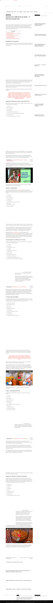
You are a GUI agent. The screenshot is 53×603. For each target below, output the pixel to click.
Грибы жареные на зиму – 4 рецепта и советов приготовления (18, 589)
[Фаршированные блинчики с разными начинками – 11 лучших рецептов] (41, 20)
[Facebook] (6, 22)
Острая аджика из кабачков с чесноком (12, 35)
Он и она (31, 11)
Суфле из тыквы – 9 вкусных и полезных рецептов (41, 95)
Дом (17, 11)
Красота (24, 11)
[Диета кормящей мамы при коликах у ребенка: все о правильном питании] (41, 40)
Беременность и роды (9, 11)
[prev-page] (6, 590)
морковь (13, 232)
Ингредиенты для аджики (10, 32)
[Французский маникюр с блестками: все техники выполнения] (41, 71)
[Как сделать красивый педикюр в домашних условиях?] (41, 100)
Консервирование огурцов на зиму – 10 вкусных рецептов (11, 558)
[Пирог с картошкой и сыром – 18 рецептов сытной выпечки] (41, 30)
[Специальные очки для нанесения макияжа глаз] (41, 111)
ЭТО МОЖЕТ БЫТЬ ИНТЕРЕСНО (11, 562)
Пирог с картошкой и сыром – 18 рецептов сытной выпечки (40, 35)
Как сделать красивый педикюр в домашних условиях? (39, 105)
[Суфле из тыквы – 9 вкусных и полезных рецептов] (41, 90)
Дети (15, 11)
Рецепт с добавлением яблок (10, 37)
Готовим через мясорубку (10, 36)
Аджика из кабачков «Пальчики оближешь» (12, 38)
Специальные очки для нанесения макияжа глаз (39, 115)
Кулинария (35, 11)
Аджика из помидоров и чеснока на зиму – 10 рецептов (26, 558)
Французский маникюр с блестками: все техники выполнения (39, 75)
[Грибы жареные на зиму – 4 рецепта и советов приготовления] (19, 585)
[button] (46, 6)
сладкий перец (17, 232)
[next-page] (7, 590)
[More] (14, 22)
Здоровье (20, 11)
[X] (8, 22)
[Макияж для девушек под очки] (41, 81)
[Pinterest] (10, 22)
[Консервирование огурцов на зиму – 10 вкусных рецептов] (41, 51)
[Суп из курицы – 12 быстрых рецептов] (41, 61)
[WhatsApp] (12, 22)
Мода (28, 11)
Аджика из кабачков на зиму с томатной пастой (13, 33)
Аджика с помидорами (9, 34)
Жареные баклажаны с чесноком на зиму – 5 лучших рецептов (18, 580)
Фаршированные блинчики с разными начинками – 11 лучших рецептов (40, 24)
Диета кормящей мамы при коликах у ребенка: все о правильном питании (40, 45)
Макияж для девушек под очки (41, 85)
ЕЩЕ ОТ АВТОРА (20, 562)
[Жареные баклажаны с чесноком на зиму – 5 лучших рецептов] (19, 576)
